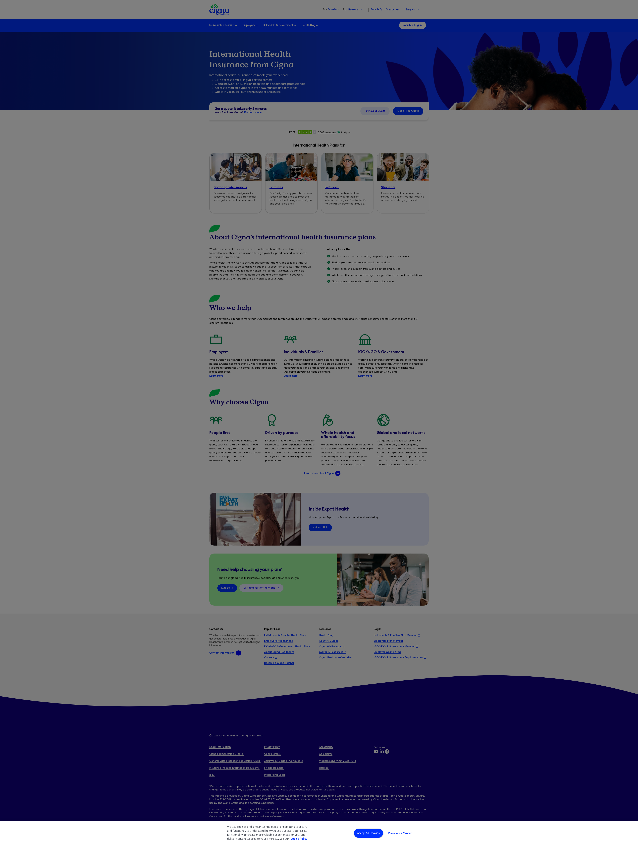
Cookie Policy (299, 839)
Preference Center (400, 833)
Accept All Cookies (368, 833)
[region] (319, 833)
